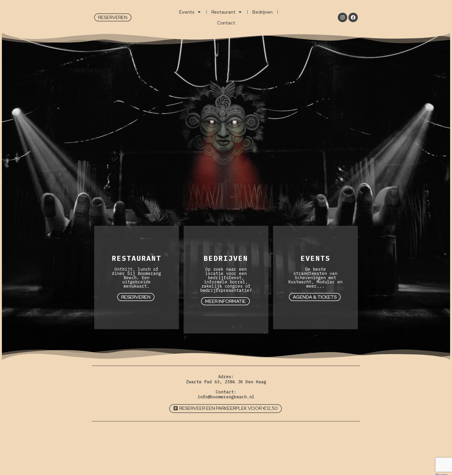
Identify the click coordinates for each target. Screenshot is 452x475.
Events (186, 12)
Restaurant (223, 12)
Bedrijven (262, 12)
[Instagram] (342, 17)
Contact (226, 23)
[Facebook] (353, 17)
